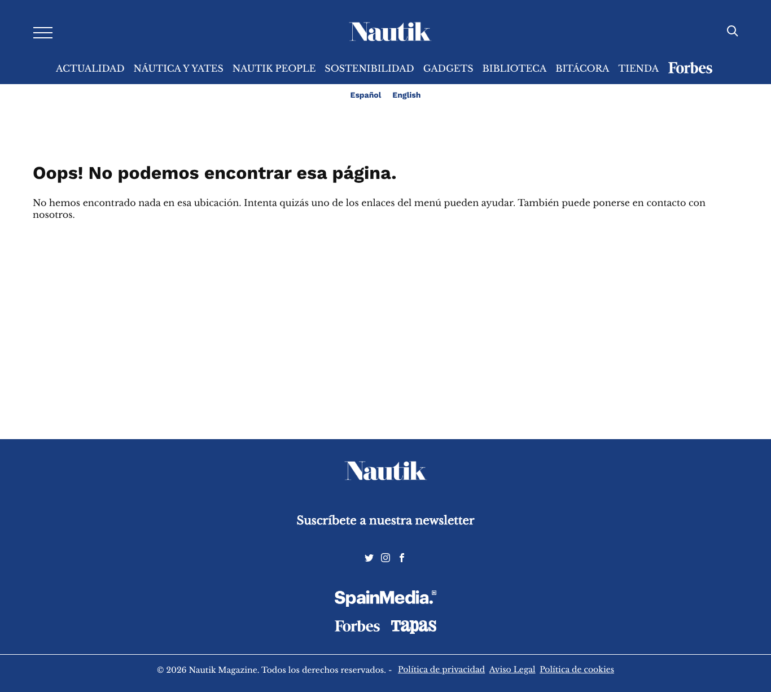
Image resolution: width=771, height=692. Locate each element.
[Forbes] (357, 628)
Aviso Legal (512, 669)
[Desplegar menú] (43, 32)
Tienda (638, 69)
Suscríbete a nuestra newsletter (386, 521)
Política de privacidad (441, 669)
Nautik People (274, 69)
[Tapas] (413, 631)
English (406, 95)
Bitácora (582, 69)
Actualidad (90, 69)
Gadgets (448, 69)
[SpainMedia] (385, 600)
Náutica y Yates (179, 69)
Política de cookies (577, 669)
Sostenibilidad (369, 69)
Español (366, 95)
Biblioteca (515, 69)
